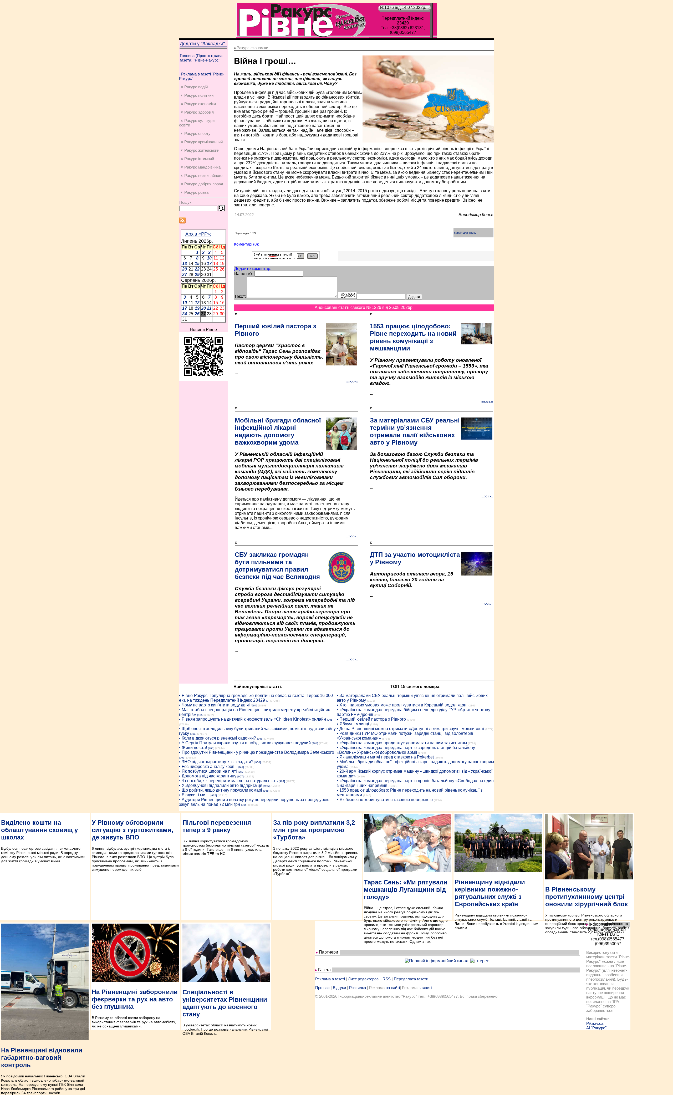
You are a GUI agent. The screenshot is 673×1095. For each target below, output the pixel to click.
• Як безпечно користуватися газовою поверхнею (385, 799)
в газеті (425, 987)
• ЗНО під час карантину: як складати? (216, 762)
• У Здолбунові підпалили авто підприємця (220, 785)
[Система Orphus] (286, 258)
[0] (267, 700)
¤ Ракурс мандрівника (201, 167)
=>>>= (352, 381)
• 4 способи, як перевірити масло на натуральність (228, 780)
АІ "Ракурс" (596, 1028)
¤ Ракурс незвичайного (201, 175)
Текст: (240, 296)
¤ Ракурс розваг (195, 192)
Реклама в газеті (330, 979)
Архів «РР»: (198, 234)
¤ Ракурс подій (194, 87)
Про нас (322, 987)
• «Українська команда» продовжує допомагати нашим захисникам (402, 743)
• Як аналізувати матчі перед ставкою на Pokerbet (385, 757)
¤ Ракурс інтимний (197, 158)
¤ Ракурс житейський (200, 150)
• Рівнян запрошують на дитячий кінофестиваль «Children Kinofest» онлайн (252, 719)
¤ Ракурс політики (197, 95)
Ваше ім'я (243, 273)
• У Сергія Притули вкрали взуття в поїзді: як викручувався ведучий (245, 743)
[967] (240, 776)
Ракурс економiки (252, 47)
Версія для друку (465, 232)
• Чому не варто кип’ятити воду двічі (214, 705)
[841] (241, 767)
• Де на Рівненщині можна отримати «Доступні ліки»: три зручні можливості (410, 728)
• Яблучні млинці (353, 724)
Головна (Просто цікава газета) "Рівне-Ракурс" (201, 57)
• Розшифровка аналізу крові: (208, 766)
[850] (241, 771)
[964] (254, 705)
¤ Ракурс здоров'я (197, 112)
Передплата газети (411, 979)
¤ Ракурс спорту (196, 133)
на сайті (393, 987)
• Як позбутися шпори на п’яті (208, 771)
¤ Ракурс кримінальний (202, 142)
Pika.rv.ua (594, 1023)
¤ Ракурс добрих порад (202, 184)
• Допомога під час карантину (207, 776)
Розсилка (357, 987)
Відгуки (339, 987)
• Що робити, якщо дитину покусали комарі (220, 790)
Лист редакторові (363, 979)
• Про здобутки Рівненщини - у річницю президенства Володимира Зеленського (256, 752)
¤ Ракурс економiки (198, 103)
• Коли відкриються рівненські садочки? (217, 738)
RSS (387, 979)
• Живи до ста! (193, 747)
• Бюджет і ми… (194, 795)
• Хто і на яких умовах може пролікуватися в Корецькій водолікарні (402, 705)
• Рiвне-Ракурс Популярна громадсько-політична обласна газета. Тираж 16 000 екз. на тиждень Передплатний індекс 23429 (256, 697)
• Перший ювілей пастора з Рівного (371, 719)
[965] (200, 715)
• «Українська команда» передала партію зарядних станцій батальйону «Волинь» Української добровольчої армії (406, 750)
